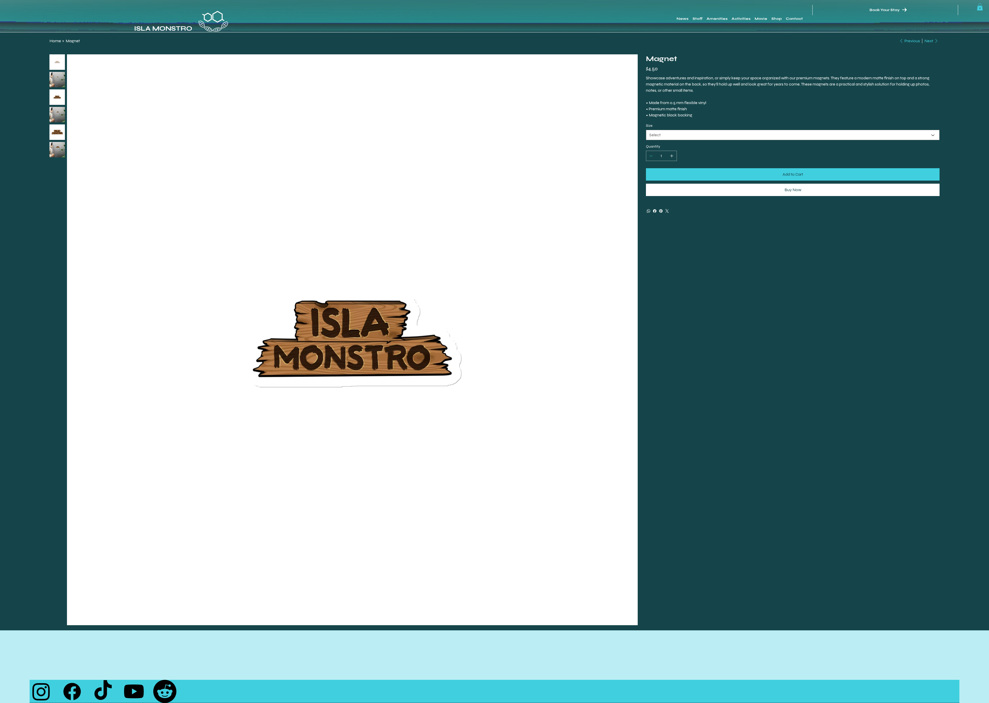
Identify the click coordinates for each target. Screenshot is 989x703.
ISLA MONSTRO (163, 28)
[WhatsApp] (648, 211)
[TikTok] (103, 691)
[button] (980, 6)
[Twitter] (667, 211)
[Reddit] (164, 691)
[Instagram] (41, 691)
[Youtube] (134, 691)
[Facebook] (654, 211)
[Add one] (672, 156)
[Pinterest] (660, 211)
